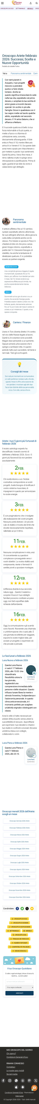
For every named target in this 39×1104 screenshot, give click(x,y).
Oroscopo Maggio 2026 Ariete (19, 848)
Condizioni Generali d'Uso (17, 1057)
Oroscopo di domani (20, 923)
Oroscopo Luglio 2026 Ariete (19, 862)
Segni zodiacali (20, 951)
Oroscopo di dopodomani (20, 927)
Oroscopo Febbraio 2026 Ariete (19, 828)
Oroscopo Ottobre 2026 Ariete (19, 883)
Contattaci (10, 1067)
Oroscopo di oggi (7, 8)
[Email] (32, 908)
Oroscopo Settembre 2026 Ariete (19, 876)
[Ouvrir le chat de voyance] (34, 1088)
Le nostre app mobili (15, 1070)
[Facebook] (17, 908)
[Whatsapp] (22, 908)
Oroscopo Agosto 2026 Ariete (19, 869)
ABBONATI (19, 993)
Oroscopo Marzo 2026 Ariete (19, 835)
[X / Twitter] (35, 1080)
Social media (11, 1074)
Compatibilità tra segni (20, 947)
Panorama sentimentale (21, 73)
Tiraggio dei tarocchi (21, 939)
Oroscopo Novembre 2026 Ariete (19, 890)
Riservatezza (28, 1092)
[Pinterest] (29, 1080)
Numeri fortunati (20, 943)
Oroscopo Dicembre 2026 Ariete (19, 897)
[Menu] (2, 3)
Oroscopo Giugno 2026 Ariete (19, 855)
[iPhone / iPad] (16, 1087)
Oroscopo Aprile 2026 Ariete (19, 842)
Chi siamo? (11, 1053)
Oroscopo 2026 (20, 935)
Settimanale (20, 8)
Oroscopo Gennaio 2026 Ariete (19, 821)
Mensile (30, 8)
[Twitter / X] (27, 908)
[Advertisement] (19, 31)
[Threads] (22, 1080)
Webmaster (19, 1096)
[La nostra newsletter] (30, 3)
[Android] (22, 1087)
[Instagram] (9, 1080)
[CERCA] (36, 3)
